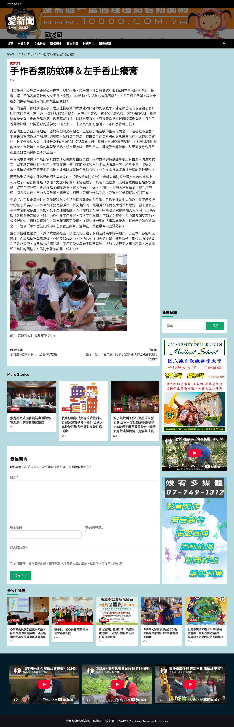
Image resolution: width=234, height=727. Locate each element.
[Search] (224, 43)
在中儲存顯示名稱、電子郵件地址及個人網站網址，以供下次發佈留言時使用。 (69, 563)
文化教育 (40, 44)
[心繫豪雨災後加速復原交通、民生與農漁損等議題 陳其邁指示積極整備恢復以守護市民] (28, 611)
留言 (14, 477)
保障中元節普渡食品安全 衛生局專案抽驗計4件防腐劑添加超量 (160, 633)
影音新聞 (105, 44)
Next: (121, 354)
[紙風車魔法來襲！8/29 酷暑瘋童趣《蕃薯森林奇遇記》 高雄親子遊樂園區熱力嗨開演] (206, 611)
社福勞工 (89, 44)
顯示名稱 (17, 527)
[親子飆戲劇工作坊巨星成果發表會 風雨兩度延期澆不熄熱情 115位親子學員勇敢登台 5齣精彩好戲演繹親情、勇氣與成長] (135, 397)
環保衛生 (56, 44)
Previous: (33, 352)
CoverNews (142, 721)
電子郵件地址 (94, 529)
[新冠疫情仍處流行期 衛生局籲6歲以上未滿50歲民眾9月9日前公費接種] (117, 611)
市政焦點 (23, 44)
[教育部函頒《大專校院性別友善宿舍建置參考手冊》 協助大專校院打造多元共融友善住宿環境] (83, 397)
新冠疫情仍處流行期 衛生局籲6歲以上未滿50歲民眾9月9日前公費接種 (117, 633)
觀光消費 (72, 44)
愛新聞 (21, 21)
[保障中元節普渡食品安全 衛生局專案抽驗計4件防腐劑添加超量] (161, 611)
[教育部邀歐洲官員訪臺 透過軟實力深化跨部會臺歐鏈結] (31, 397)
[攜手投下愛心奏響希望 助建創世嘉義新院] (72, 611)
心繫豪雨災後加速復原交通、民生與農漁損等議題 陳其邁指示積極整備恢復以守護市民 (28, 633)
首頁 (10, 44)
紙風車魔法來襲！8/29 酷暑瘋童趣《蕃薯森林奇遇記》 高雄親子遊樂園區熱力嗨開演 (205, 633)
